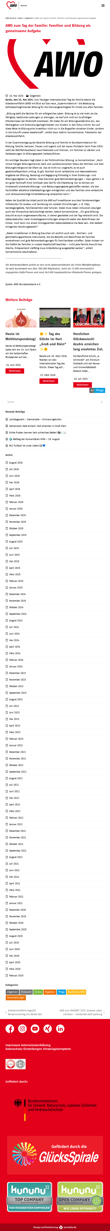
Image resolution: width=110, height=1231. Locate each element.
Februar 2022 (16, 817)
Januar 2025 (16, 587)
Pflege (61, 992)
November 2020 (17, 916)
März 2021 (14, 890)
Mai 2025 (14, 561)
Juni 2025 (14, 554)
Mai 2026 (14, 482)
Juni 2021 (14, 870)
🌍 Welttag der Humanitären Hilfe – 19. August (34, 439)
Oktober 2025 (16, 528)
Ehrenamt (26, 992)
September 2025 (17, 535)
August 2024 (16, 620)
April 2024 (14, 646)
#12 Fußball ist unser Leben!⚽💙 (27, 445)
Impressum (13, 1045)
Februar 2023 (16, 738)
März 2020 (14, 969)
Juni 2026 (14, 476)
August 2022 (16, 778)
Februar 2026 (16, 502)
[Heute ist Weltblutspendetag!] (21, 326)
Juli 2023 (14, 706)
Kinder (38, 992)
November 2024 (17, 600)
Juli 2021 (14, 863)
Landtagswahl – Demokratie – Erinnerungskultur (35, 419)
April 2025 (14, 568)
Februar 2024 (16, 660)
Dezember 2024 (17, 594)
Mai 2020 (14, 955)
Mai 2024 (14, 640)
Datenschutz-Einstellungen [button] (24, 1049)
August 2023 (16, 699)
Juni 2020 (14, 949)
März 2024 (14, 653)
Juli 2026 (14, 469)
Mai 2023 (14, 719)
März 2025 (14, 574)
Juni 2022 (14, 791)
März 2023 (14, 732)
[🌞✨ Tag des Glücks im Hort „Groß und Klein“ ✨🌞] (55, 326)
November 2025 (17, 522)
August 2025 (16, 541)
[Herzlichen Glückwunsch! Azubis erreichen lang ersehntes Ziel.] (88, 326)
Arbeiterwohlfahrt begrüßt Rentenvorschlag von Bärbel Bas (24, 1012)
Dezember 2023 (17, 673)
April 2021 (14, 883)
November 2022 (17, 758)
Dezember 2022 (17, 752)
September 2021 (17, 850)
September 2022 (17, 771)
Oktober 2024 (16, 607)
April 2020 (14, 962)
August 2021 (16, 857)
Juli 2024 (14, 627)
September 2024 (17, 614)
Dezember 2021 (17, 831)
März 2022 (14, 811)
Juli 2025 (14, 548)
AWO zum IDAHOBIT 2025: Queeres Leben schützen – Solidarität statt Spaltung (76, 1012)
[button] (103, 5)
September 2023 (17, 693)
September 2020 (17, 929)
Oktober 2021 (16, 844)
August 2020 (16, 936)
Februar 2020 (16, 975)
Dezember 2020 (17, 909)
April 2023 (14, 725)
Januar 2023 (16, 745)
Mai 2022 (14, 798)
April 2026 (14, 489)
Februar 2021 (16, 896)
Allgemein (35, 96)
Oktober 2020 (16, 923)
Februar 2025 (16, 581)
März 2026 (14, 495)
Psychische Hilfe (76, 992)
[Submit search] (102, 402)
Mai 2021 (14, 877)
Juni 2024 (14, 633)
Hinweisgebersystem (57, 1049)
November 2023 (17, 679)
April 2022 (14, 804)
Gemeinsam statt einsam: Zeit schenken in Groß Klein (37, 426)
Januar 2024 (16, 666)
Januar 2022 (16, 824)
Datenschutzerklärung (36, 1045)
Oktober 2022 (16, 765)
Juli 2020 (14, 942)
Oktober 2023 (16, 686)
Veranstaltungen (16, 997)
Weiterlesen (15, 371)
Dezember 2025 (17, 515)
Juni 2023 (14, 712)
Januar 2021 (16, 903)
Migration (50, 992)
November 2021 (17, 837)
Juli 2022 (14, 784)
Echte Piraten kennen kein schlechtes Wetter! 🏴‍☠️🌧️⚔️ (37, 432)
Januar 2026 (16, 508)
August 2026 (16, 462)
